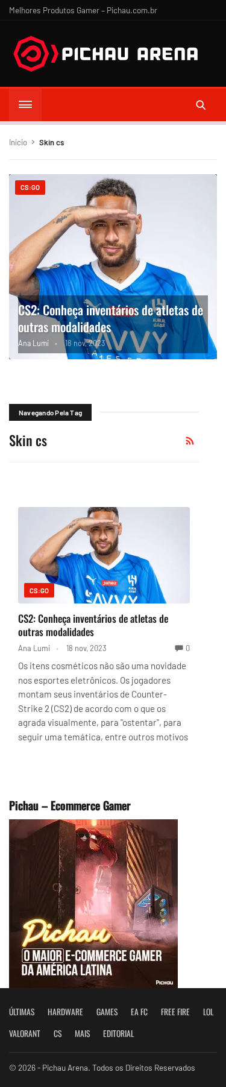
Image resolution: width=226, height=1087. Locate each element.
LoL (208, 1012)
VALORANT (24, 1033)
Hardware (65, 1012)
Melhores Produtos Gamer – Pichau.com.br (83, 10)
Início (18, 142)
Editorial (118, 1033)
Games (107, 1012)
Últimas (21, 1012)
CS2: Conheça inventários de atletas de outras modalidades (110, 318)
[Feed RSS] (190, 441)
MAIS (82, 1033)
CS (57, 1033)
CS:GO (30, 187)
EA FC (139, 1012)
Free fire (175, 1012)
